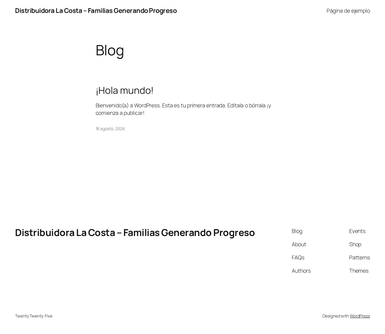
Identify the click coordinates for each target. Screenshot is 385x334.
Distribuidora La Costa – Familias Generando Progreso (96, 10)
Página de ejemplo (348, 10)
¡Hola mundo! (125, 90)
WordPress (360, 316)
